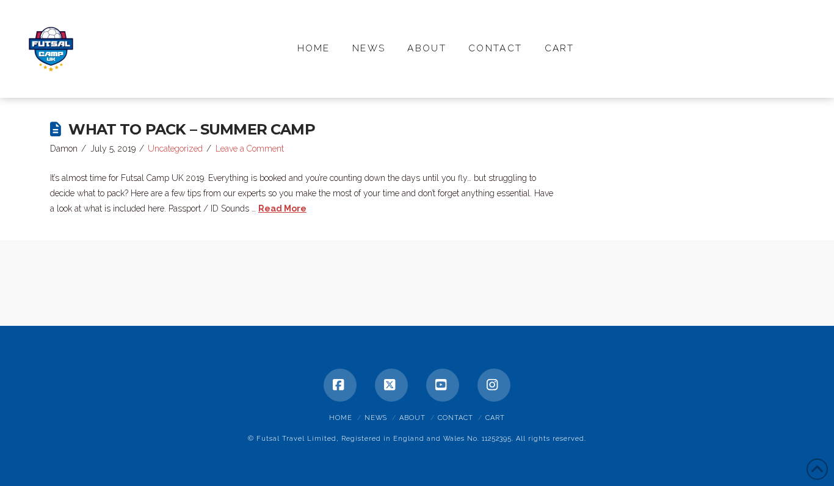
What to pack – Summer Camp (191, 129)
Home (340, 418)
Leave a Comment (250, 148)
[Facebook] (340, 385)
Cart (495, 418)
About (412, 418)
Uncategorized (175, 148)
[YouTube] (442, 385)
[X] (391, 385)
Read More (282, 208)
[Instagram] (493, 385)
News (375, 418)
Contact (455, 418)
